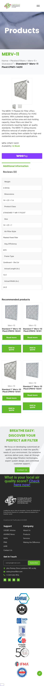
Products (26, 534)
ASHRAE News (9, 534)
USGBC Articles (9, 530)
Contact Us (22, 470)
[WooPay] (22, 156)
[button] (28, 82)
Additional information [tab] (15, 166)
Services (26, 538)
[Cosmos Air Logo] (18, 501)
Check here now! (27, 483)
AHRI (5, 546)
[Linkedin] (13, 579)
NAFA (6, 538)
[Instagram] (9, 579)
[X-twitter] (18, 579)
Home (5, 60)
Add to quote (11, 348)
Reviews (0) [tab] (10, 171)
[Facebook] (5, 579)
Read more (11, 337)
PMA (5, 542)
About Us (26, 530)
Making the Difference (31, 542)
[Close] (2, 685)
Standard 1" (8, 63)
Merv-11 (31, 60)
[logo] (12, 5)
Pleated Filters (18, 60)
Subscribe (34, 563)
